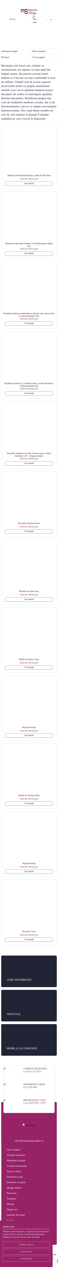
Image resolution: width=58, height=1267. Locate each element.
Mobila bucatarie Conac (29, 659)
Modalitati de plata (16, 1160)
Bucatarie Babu (29, 863)
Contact (10, 1220)
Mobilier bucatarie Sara (29, 591)
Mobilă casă (22, 41)
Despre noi (12, 1209)
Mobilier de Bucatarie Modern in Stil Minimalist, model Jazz (29, 244)
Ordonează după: (9, 51)
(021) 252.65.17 (13, 3)
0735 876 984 (30, 1087)
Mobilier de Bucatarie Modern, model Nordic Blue (29, 175)
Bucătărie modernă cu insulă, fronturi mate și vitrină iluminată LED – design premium (29, 454)
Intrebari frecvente (16, 1215)
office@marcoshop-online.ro (29, 1140)
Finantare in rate (15, 1176)
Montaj (10, 1204)
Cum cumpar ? (14, 1149)
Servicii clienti (14, 1171)
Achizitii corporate (16, 1155)
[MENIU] (6, 19)
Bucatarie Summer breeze (29, 523)
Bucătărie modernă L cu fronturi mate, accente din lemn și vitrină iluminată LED (29, 384)
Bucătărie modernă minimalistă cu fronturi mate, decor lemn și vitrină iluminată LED (29, 314)
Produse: (5, 57)
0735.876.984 (29, 3)
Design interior (14, 1187)
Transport (11, 1198)
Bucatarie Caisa (29, 931)
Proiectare (12, 1193)
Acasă (10, 41)
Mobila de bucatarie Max (29, 795)
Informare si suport (16, 1182)
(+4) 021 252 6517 (32, 1071)
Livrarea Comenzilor (17, 1166)
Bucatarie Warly (29, 727)
